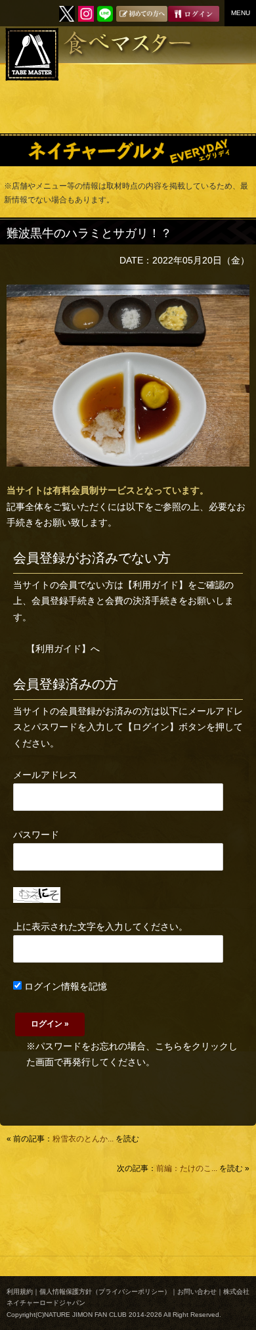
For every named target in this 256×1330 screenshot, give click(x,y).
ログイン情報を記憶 (64, 986)
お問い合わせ (197, 1291)
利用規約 (20, 1291)
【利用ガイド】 (155, 585)
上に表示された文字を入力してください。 (100, 926)
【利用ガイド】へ (63, 648)
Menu (240, 12)
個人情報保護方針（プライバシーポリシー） (105, 1291)
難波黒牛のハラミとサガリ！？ (89, 233)
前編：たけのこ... (186, 1168)
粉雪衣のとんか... (83, 1138)
